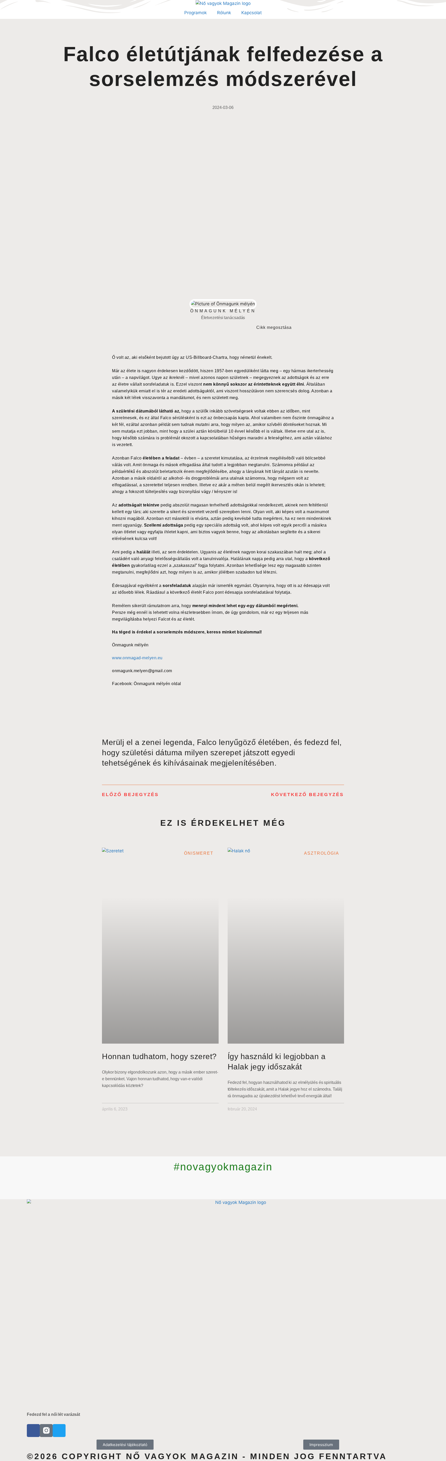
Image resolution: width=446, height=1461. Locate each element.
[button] (306, 327)
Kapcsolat (251, 12)
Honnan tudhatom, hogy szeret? (159, 1056)
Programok (195, 12)
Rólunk (224, 12)
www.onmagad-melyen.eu (137, 658)
